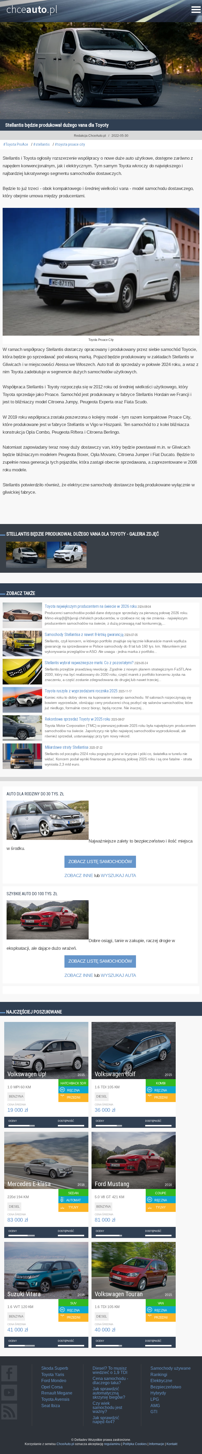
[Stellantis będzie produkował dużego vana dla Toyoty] (25, 568)
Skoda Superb (54, 1368)
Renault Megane (56, 1393)
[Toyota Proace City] (101, 334)
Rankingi (158, 1374)
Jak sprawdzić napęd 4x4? (106, 1420)
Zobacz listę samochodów (100, 861)
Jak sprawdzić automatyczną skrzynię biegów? (109, 1393)
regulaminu (112, 1444)
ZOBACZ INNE (78, 875)
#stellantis (41, 144)
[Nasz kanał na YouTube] (9, 1400)
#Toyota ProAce (16, 144)
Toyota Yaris (52, 1374)
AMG (155, 1405)
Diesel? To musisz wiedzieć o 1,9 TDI (110, 1370)
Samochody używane (170, 1368)
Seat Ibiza (50, 1405)
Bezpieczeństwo (165, 1387)
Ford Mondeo (53, 1380)
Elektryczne (161, 1380)
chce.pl (32, 7)
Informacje (156, 1444)
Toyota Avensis (55, 1399)
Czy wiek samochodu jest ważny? (107, 1407)
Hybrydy (158, 1393)
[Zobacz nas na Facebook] (9, 1381)
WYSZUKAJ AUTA (118, 875)
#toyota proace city (70, 144)
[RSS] (9, 1419)
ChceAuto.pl (65, 1444)
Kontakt (171, 1444)
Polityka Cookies (135, 1444)
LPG (154, 1399)
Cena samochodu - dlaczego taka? (110, 1380)
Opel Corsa (52, 1387)
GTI (153, 1411)
